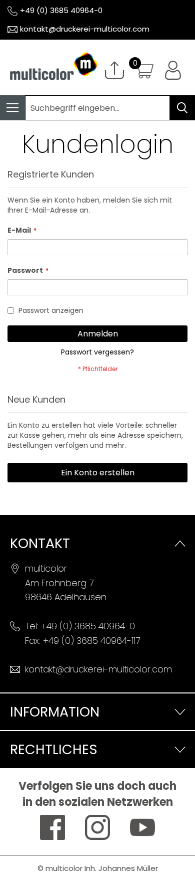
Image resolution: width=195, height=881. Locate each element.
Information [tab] (55, 711)
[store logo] (49, 67)
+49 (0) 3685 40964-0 (61, 10)
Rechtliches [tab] (54, 749)
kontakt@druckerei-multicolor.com (85, 29)
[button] (173, 70)
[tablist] (97, 711)
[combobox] (98, 108)
